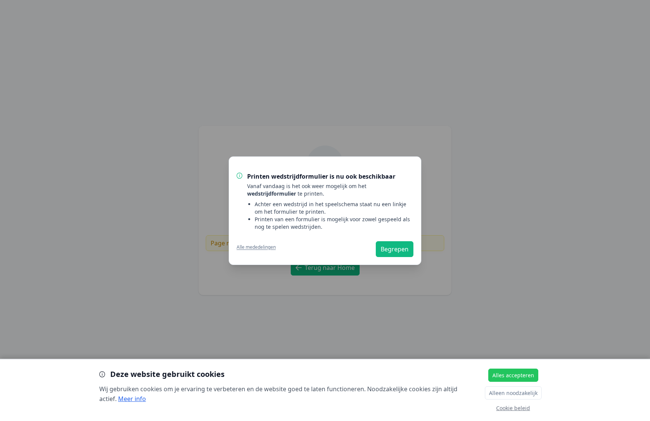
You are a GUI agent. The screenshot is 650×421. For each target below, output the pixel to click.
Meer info (132, 399)
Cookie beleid (513, 408)
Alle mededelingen (256, 247)
